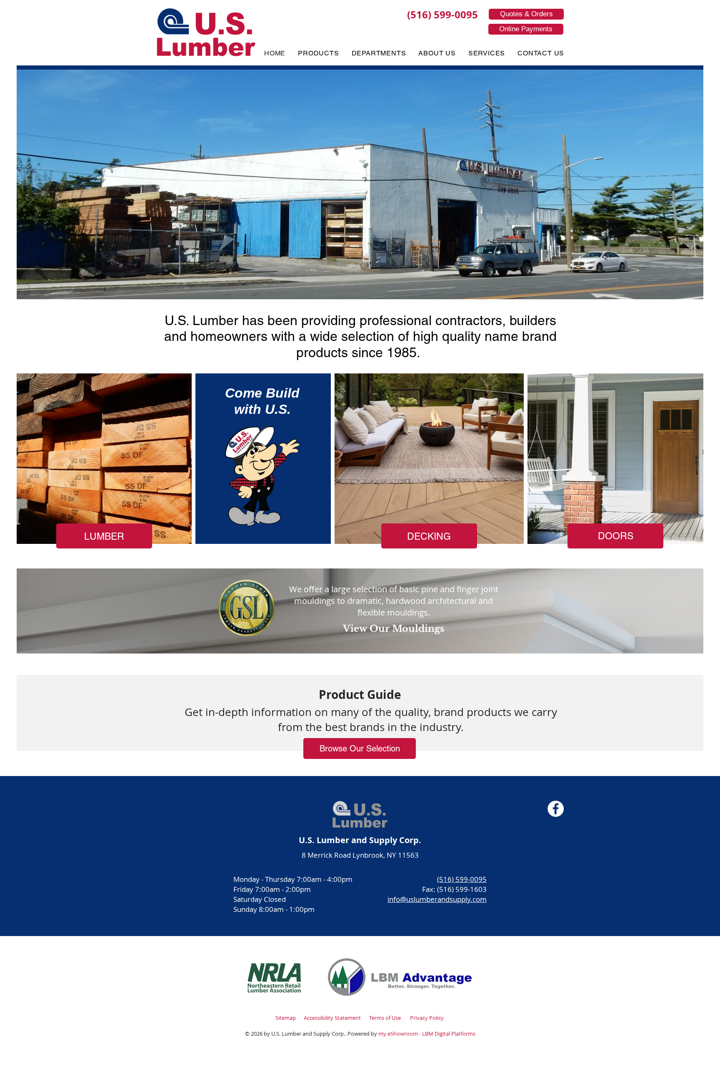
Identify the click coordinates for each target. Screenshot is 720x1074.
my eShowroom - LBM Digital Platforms (426, 1033)
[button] (318, 53)
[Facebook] (556, 809)
